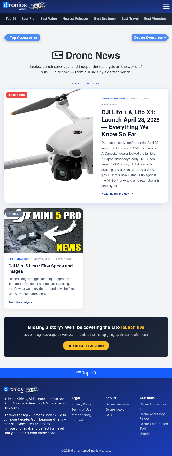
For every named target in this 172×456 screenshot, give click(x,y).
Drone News (115, 409)
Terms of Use (81, 409)
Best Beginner (105, 18)
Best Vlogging (155, 18)
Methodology (81, 415)
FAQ (109, 415)
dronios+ (146, 434)
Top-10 (88, 373)
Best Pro (28, 18)
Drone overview (117, 404)
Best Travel (130, 18)
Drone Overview (149, 37)
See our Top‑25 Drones (88, 345)
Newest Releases (75, 18)
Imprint (77, 420)
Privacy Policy (82, 404)
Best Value (48, 18)
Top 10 (11, 18)
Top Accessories (23, 37)
